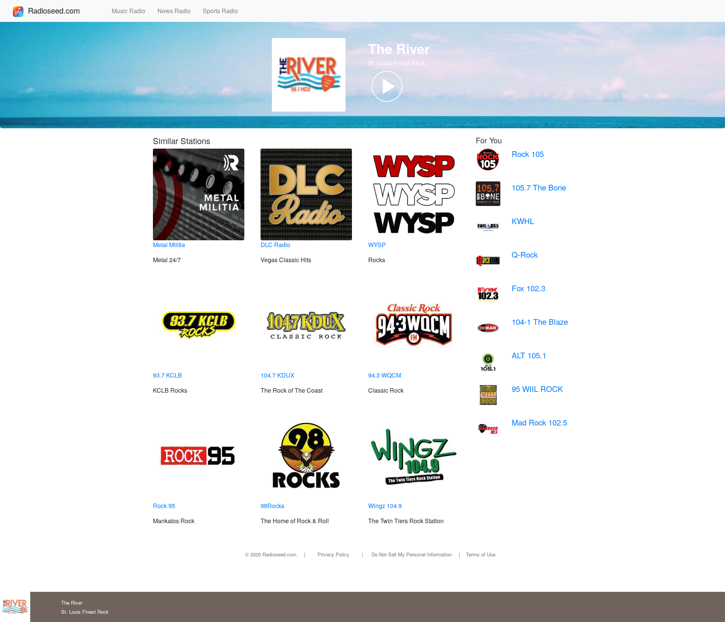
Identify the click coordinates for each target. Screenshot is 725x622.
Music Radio (131, 10)
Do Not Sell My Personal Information (412, 554)
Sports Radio (223, 10)
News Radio (177, 10)
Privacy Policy (333, 554)
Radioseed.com (63, 10)
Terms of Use (480, 554)
